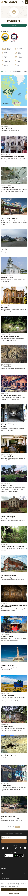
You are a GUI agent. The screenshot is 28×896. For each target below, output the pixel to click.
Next (17, 826)
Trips (3, 873)
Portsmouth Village (7, 277)
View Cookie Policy (13, 886)
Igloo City (4, 250)
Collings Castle (6, 785)
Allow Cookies (14, 889)
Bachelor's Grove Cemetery (10, 336)
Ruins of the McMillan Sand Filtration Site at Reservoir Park (14, 606)
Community (5, 878)
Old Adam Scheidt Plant (8, 576)
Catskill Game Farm (7, 636)
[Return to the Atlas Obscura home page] (9, 2)
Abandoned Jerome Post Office (11, 395)
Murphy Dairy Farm (7, 726)
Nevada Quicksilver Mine (9, 756)
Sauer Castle (5, 307)
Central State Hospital (8, 516)
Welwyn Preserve (6, 485)
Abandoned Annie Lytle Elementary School (12, 425)
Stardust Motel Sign (7, 665)
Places (3, 864)
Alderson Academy (7, 456)
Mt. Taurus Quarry (6, 366)
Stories (26, 71)
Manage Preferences (14, 893)
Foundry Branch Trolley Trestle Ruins (12, 546)
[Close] (26, 881)
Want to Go (8, 71)
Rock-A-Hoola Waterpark (9, 218)
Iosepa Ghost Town (7, 695)
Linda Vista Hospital (7, 187)
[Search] (23, 2)
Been (2, 71)
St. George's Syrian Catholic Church (12, 156)
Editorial (4, 868)
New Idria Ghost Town (8, 816)
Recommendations (17, 71)
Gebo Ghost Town (7, 128)
